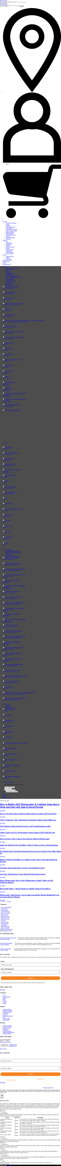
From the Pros (4, 908)
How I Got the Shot (5, 913)
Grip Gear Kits (9, 555)
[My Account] (32, 162)
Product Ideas (6, 1020)
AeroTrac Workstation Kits (12, 551)
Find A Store (6, 261)
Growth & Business (5, 911)
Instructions (5, 1013)
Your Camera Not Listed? (11, 791)
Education (8, 705)
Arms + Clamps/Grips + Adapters (14, 277)
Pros (4, 795)
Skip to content (3, 0)
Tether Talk (8, 259)
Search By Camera (8, 782)
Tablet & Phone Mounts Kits (12, 556)
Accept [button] (5, 1092)
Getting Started (4, 910)
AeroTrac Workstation (11, 223)
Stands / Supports (10, 232)
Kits (7, 241)
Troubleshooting (4, 923)
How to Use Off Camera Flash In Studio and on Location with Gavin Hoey (28, 814)
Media (4, 998)
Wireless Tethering (5, 928)
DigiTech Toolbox (7, 798)
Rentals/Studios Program (9, 1032)
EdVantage (5, 1029)
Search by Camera (7, 260)
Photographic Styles (10, 707)
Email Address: (5, 1058)
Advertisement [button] (3, 1154)
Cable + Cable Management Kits (13, 552)
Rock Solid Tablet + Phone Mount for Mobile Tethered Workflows (25, 889)
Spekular (8, 1165)
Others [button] (1, 1159)
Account (5, 1014)
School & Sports (10, 249)
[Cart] (32, 217)
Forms (4, 1003)
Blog (4, 794)
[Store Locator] (32, 91)
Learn (4, 255)
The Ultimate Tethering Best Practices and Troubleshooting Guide (25, 826)
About (4, 995)
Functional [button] (2, 1136)
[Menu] (3, 219)
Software (8, 225)
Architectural (9, 243)
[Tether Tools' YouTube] (4, 1082)
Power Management (10, 235)
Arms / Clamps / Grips (11, 231)
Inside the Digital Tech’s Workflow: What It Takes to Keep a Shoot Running (29, 845)
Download (30, 978)
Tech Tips (3, 920)
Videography (4, 925)
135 (8, 901)
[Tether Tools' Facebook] (1, 1082)
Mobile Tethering (5, 916)
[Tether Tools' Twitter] (2, 1082)
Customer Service (7, 1009)
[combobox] (30, 972)
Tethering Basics (10, 256)
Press (4, 999)
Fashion (8, 245)
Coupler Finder (9, 252)
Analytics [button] (2, 1148)
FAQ (4, 1017)
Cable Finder (9, 251)
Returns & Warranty (7, 1010)
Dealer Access (6, 1028)
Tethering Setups (5, 922)
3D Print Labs (9, 269)
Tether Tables (9, 228)
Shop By (5, 240)
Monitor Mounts (10, 233)
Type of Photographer (7, 969)
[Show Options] (59, 972)
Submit (30, 1074)
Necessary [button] (2, 1110)
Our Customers (6, 997)
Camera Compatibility (6, 907)
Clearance (8, 239)
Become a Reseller (7, 1025)
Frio (12, 1165)
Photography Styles (5, 917)
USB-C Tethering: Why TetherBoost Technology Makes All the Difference (28, 820)
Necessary (4, 1112)
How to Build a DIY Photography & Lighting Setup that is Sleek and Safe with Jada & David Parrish (29, 805)
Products (5, 221)
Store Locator (3, 1048)
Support (5, 796)
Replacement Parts (10, 237)
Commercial (9, 244)
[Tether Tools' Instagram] (0, 1082)
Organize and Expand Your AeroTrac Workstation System (22, 868)
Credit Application (7, 1027)
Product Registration (8, 1016)
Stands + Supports (10, 278)
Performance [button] (3, 1142)
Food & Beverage (10, 247)
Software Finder (10, 253)
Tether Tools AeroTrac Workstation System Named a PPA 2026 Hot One (27, 833)
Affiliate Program (7, 1031)
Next (10, 901)
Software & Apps (5, 919)
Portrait (7, 248)
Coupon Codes (6, 1018)
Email (2, 961)
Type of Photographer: (7, 1065)
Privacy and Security (48, 1087)
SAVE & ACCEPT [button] (4, 1164)
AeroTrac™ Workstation (12, 268)
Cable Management (10, 227)
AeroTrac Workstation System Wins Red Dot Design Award (22, 874)
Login (7, 164)
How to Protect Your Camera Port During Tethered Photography (25, 839)
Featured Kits (9, 549)
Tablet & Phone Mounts (11, 229)
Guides (7, 257)
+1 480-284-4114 (12, 1046)
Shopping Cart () (7, 264)
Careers (5, 1002)
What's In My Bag (5, 926)
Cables (7, 224)
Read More (2, 810)
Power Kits (8, 553)
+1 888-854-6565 (13, 1044)
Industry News (4, 914)
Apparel (8, 236)
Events (7, 706)
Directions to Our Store (5, 1042)
